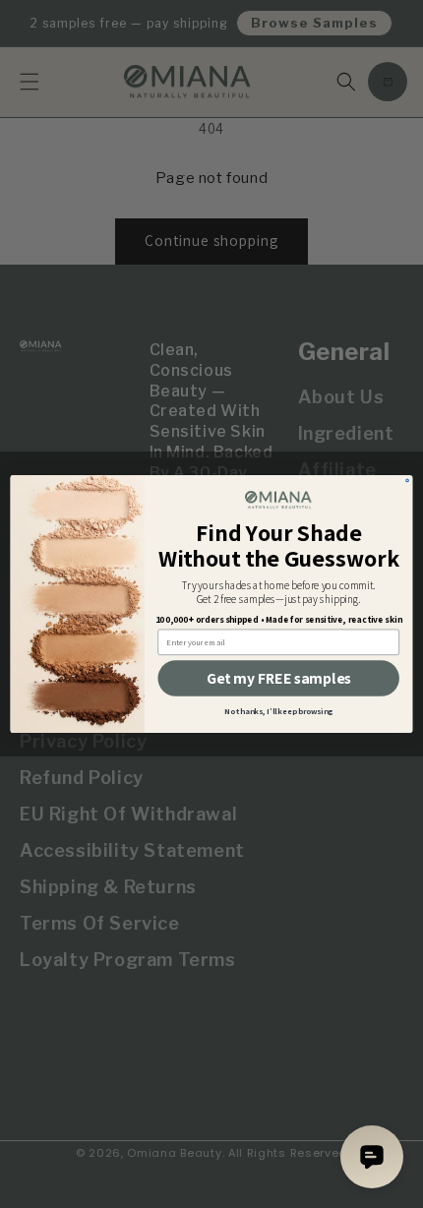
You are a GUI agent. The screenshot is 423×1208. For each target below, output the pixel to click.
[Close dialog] (407, 480)
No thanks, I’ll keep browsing (278, 711)
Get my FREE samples (278, 678)
